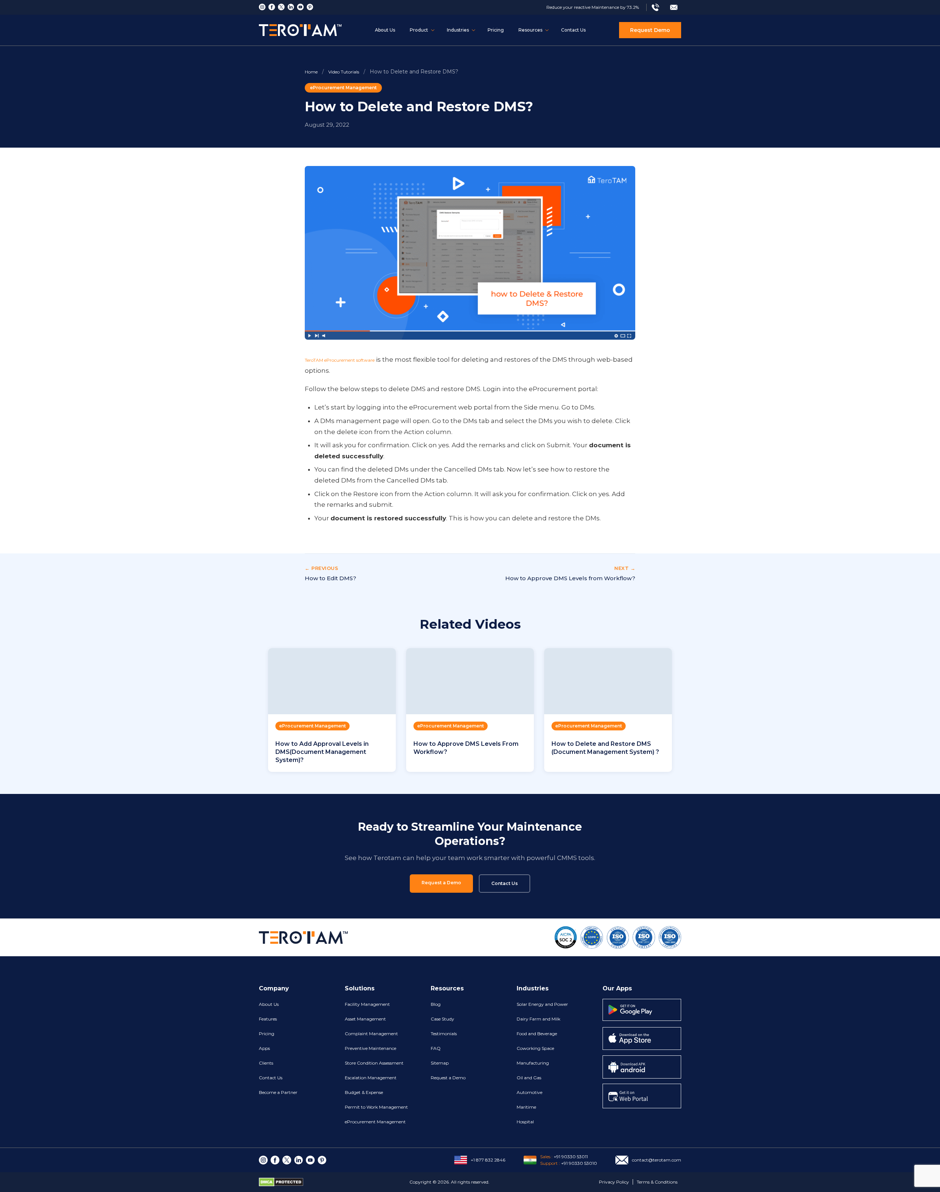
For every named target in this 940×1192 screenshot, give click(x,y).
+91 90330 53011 (571, 1156)
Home (311, 72)
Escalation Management (371, 1077)
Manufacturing (533, 1063)
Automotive (529, 1092)
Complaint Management (371, 1033)
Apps (264, 1048)
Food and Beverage (537, 1033)
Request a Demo (441, 882)
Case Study (442, 1019)
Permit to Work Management (376, 1107)
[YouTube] (300, 7)
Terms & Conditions (657, 1182)
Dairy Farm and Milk (538, 1019)
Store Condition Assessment (374, 1063)
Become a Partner (278, 1092)
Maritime (526, 1107)
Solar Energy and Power (542, 1004)
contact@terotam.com (656, 1160)
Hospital (525, 1121)
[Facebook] (271, 7)
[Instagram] (262, 7)
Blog (436, 1004)
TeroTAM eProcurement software (340, 360)
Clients (266, 1063)
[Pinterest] (310, 7)
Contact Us (573, 30)
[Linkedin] (291, 7)
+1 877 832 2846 (488, 1160)
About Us (385, 30)
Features (268, 1019)
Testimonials (444, 1033)
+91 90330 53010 (579, 1163)
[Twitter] (281, 7)
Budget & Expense (364, 1092)
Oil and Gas (529, 1077)
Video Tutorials (343, 72)
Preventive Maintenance (370, 1048)
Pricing (496, 30)
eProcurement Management (343, 87)
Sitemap (440, 1063)
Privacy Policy (614, 1182)
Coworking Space (535, 1048)
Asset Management (365, 1019)
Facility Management (367, 1004)
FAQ (436, 1048)
